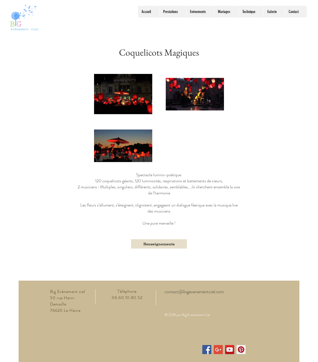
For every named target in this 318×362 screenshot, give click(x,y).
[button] (172, 11)
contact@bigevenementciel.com (194, 291)
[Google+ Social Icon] (218, 349)
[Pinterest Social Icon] (241, 349)
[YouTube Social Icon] (229, 349)
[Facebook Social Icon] (206, 349)
